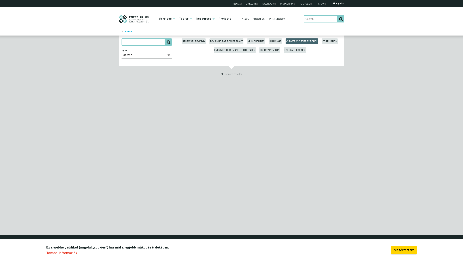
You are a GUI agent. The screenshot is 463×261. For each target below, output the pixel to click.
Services (165, 18)
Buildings (275, 41)
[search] (340, 18)
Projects (225, 18)
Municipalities (256, 41)
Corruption (329, 41)
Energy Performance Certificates (234, 50)
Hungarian (338, 3)
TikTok (320, 3)
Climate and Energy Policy (301, 41)
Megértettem (404, 250)
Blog (236, 3)
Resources (203, 18)
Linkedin (251, 3)
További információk (61, 253)
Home (128, 31)
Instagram (286, 3)
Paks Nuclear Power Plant (226, 41)
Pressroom (277, 19)
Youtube (305, 3)
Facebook (268, 3)
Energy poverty (269, 50)
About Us (259, 19)
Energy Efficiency (294, 50)
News (245, 19)
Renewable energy (193, 41)
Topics (184, 18)
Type (125, 50)
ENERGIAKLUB (134, 19)
